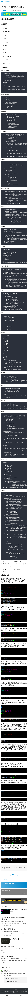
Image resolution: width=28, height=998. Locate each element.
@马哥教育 (9, 981)
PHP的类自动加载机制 (7, 956)
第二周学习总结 (14, 939)
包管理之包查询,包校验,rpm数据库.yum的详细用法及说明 (13, 918)
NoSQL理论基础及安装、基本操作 (18, 910)
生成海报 (5, 879)
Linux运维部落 (14, 989)
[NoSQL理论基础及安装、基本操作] (5, 911)
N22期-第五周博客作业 (7, 946)
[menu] (25, 2)
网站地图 (5, 991)
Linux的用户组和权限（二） (8, 929)
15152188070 (4, 10)
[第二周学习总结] (5, 941)
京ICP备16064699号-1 (15, 991)
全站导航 (8, 991)
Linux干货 (19, 10)
